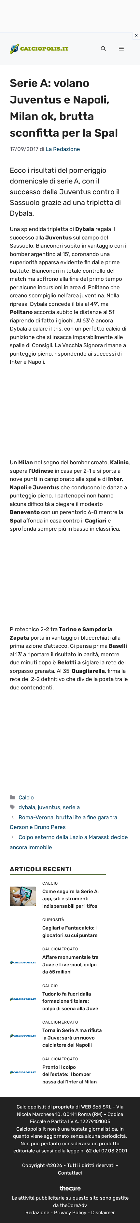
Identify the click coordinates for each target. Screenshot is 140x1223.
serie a (71, 807)
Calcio (26, 797)
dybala (27, 807)
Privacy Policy (70, 1213)
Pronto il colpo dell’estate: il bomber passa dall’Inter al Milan (69, 1074)
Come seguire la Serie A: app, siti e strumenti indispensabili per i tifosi (70, 899)
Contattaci (70, 1173)
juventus (49, 807)
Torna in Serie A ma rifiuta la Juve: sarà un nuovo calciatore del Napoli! (72, 1037)
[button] (103, 49)
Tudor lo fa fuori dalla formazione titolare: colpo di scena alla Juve (70, 1001)
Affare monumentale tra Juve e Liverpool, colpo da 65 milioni (70, 964)
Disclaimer (103, 1213)
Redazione (37, 1213)
